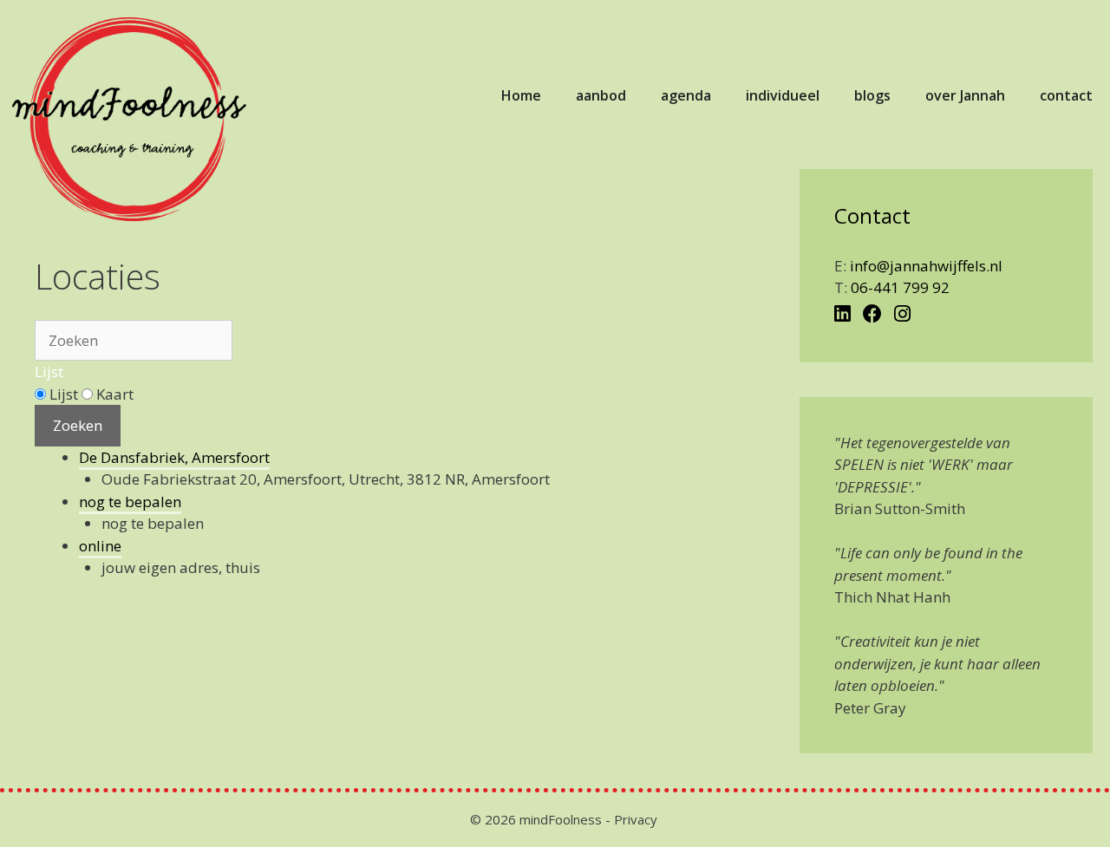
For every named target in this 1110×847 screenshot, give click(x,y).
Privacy (635, 819)
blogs (872, 95)
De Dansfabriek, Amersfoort (174, 457)
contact (1066, 95)
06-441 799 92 (900, 287)
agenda (686, 95)
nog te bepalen (130, 501)
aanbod (601, 95)
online (100, 546)
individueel (782, 95)
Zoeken (77, 425)
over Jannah (965, 95)
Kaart (113, 394)
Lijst (49, 371)
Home (521, 95)
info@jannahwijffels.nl (926, 266)
